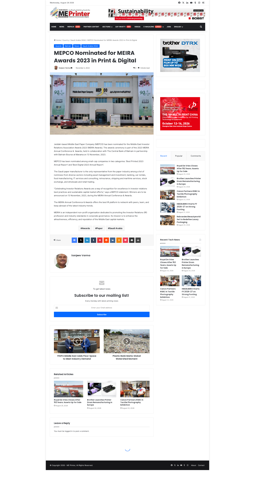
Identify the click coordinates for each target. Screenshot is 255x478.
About (193, 465)
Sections (106, 27)
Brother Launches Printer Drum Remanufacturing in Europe (99, 402)
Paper (100, 228)
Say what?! (122, 27)
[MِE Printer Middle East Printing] (71, 13)
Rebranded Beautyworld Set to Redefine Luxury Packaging (189, 219)
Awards (58, 46)
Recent (163, 156)
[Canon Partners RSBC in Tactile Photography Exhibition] (135, 389)
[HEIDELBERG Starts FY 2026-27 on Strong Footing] (167, 208)
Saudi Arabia (115, 228)
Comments (196, 156)
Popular (178, 156)
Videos (137, 27)
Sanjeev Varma (64, 68)
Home (58, 40)
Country (65, 40)
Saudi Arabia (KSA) (78, 40)
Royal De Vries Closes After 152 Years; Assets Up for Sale (67, 401)
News (61, 27)
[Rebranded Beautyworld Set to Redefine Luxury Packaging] (167, 220)
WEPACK (73, 27)
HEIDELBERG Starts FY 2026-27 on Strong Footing (187, 207)
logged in (69, 431)
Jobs (169, 27)
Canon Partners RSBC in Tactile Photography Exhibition (131, 402)
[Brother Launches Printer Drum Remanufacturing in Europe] (101, 389)
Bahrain (68, 46)
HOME (53, 27)
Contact (201, 465)
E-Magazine (152, 27)
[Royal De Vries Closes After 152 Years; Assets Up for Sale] (68, 389)
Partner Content (91, 27)
